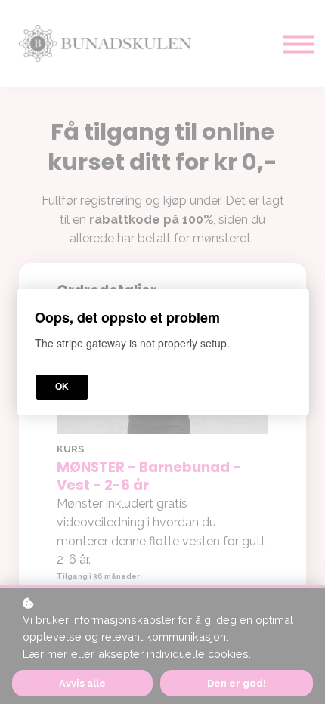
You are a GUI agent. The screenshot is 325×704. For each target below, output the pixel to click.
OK (62, 386)
